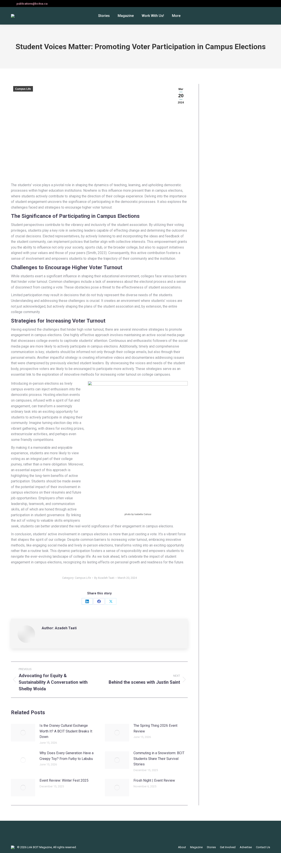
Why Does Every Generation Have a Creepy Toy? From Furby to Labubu (67, 756)
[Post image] (23, 732)
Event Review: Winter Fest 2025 (64, 780)
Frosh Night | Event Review (154, 780)
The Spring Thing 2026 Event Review (155, 728)
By (104, 577)
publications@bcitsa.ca (31, 3)
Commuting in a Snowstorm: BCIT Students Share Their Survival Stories (158, 758)
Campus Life (23, 88)
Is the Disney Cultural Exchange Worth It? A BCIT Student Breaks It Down (66, 731)
